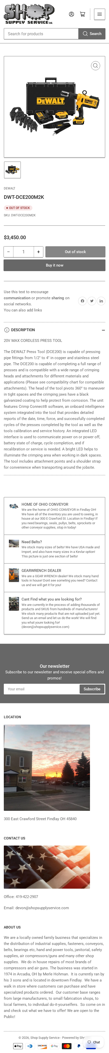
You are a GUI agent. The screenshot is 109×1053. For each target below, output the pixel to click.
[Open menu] (99, 14)
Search (95, 33)
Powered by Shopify (76, 1038)
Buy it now (54, 265)
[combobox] (54, 33)
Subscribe (92, 689)
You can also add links (23, 310)
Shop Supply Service (45, 1038)
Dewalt (9, 188)
